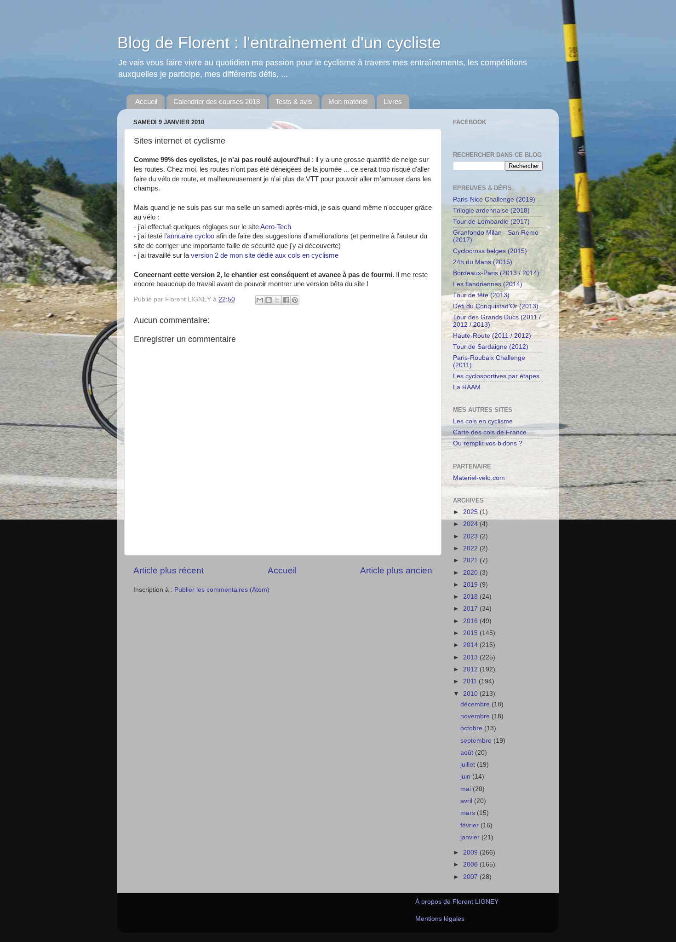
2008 (471, 864)
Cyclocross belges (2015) (490, 251)
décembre (476, 704)
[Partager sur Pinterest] (294, 300)
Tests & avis (293, 101)
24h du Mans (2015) (482, 262)
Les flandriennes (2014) (487, 284)
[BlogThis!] (268, 300)
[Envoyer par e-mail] (259, 300)
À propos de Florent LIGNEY (456, 901)
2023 (471, 536)
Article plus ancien (396, 570)
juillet (468, 764)
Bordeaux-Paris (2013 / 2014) (496, 273)
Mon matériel (347, 101)
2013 (471, 657)
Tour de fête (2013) (481, 295)
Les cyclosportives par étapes (496, 376)
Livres (393, 101)
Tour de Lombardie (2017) (491, 221)
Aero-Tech (275, 227)
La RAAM (467, 387)
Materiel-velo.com (479, 477)
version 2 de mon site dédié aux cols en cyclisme (264, 255)
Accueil (146, 101)
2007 (471, 876)
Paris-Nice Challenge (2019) (494, 199)
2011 (471, 681)
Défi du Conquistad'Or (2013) (496, 306)
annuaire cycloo (190, 236)
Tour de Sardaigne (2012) (490, 346)
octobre (472, 728)
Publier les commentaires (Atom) (221, 589)
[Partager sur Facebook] (286, 300)
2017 (471, 608)
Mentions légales (439, 918)
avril (467, 801)
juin (466, 776)
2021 (471, 560)
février (470, 825)
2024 (471, 523)
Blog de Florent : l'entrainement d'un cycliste (279, 42)
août (467, 752)
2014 (471, 644)
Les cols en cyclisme (483, 421)
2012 (471, 669)
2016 (471, 621)
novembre (476, 716)
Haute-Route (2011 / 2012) (492, 335)
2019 (471, 584)
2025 (471, 512)
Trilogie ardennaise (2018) (491, 210)
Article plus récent (168, 570)
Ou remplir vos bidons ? (487, 443)
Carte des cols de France (490, 432)
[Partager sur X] (277, 300)
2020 (471, 572)
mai (466, 789)
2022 (471, 548)
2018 (471, 596)
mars (468, 812)
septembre (476, 740)
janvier (470, 837)
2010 (471, 693)
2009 (471, 852)
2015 (471, 633)
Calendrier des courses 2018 (216, 101)
